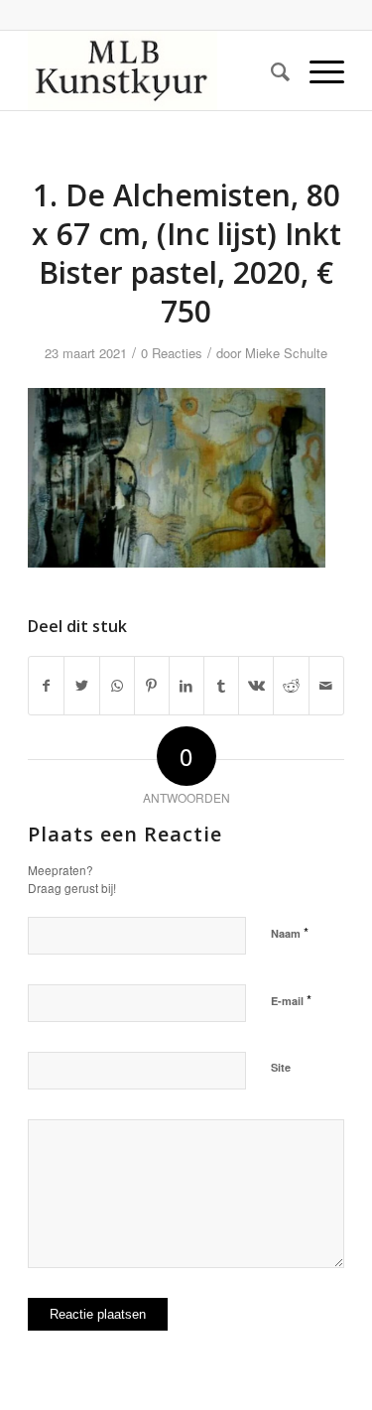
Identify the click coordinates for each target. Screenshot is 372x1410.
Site (281, 1067)
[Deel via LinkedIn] (186, 685)
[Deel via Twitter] (81, 685)
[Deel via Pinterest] (152, 685)
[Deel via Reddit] (291, 685)
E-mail (291, 999)
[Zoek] (270, 70)
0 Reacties (171, 352)
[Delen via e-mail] (326, 685)
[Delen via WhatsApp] (117, 685)
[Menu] (317, 70)
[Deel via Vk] (256, 685)
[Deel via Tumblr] (221, 685)
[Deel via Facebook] (46, 685)
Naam (290, 932)
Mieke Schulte (286, 352)
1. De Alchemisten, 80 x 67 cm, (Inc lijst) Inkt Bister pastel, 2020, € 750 (186, 253)
